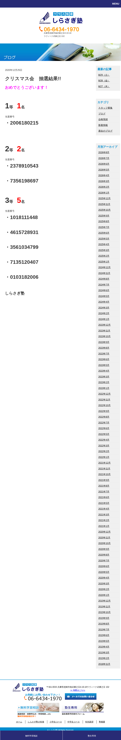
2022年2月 (103, 451)
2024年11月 (104, 273)
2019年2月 (103, 658)
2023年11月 (104, 330)
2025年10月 (104, 210)
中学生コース (73, 722)
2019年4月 (103, 646)
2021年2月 (103, 520)
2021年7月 (103, 491)
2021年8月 (103, 485)
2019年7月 (103, 629)
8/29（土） (104, 75)
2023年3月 (103, 376)
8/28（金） (104, 80)
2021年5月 (103, 503)
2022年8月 (103, 416)
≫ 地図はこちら (77, 690)
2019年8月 (103, 623)
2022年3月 (103, 445)
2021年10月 (104, 474)
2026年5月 (103, 169)
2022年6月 (103, 428)
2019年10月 (104, 612)
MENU (115, 3)
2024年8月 (103, 278)
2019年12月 (104, 600)
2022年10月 (104, 405)
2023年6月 (103, 359)
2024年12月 (104, 267)
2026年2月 (103, 187)
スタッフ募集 (105, 107)
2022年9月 (103, 411)
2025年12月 (104, 198)
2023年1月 (103, 388)
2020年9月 (103, 549)
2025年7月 (103, 227)
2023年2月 (103, 382)
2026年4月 (103, 175)
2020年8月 (103, 554)
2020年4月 (103, 577)
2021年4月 (103, 508)
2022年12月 (104, 393)
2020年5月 (103, 572)
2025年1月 (103, 261)
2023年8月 (103, 347)
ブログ (101, 113)
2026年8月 (103, 152)
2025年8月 (103, 221)
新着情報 (103, 125)
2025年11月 (104, 204)
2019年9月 (103, 618)
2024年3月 (103, 307)
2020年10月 (104, 543)
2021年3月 (103, 514)
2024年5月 (103, 296)
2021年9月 (103, 480)
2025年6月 (103, 232)
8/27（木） (104, 86)
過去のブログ (105, 130)
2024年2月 (103, 313)
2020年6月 (103, 566)
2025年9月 (103, 215)
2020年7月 (103, 560)
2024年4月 (103, 301)
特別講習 (89, 722)
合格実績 (103, 119)
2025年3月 (103, 250)
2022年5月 (103, 434)
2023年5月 (103, 365)
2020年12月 (104, 531)
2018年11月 (104, 664)
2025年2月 (103, 255)
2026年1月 (103, 192)
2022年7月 (103, 422)
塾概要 (102, 722)
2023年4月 (103, 370)
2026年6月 (103, 164)
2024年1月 (103, 319)
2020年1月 (103, 595)
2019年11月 (104, 606)
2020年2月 (103, 589)
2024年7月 (103, 284)
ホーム (19, 722)
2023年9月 (103, 342)
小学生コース (56, 722)
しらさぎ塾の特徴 (36, 722)
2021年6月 (103, 497)
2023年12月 (104, 324)
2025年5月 (103, 238)
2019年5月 (103, 641)
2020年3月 (103, 583)
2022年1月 (103, 457)
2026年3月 (103, 181)
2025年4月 (103, 244)
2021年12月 (104, 462)
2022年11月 (104, 399)
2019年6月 (103, 635)
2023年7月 (103, 353)
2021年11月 (104, 468)
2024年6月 (103, 290)
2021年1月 (103, 526)
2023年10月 (104, 336)
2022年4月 (103, 439)
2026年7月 (103, 158)
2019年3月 (103, 652)
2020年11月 (104, 537)
